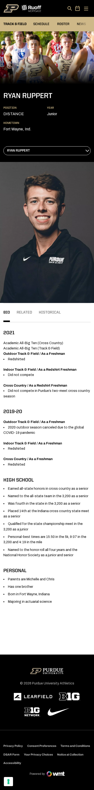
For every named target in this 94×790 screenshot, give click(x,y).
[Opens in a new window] (33, 697)
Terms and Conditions (75, 746)
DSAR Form (11, 754)
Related (24, 313)
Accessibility (12, 763)
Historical (50, 313)
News (81, 24)
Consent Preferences (41, 746)
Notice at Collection (70, 754)
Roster (63, 24)
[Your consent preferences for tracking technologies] (8, 781)
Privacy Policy (13, 746)
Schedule (41, 24)
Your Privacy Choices (38, 754)
